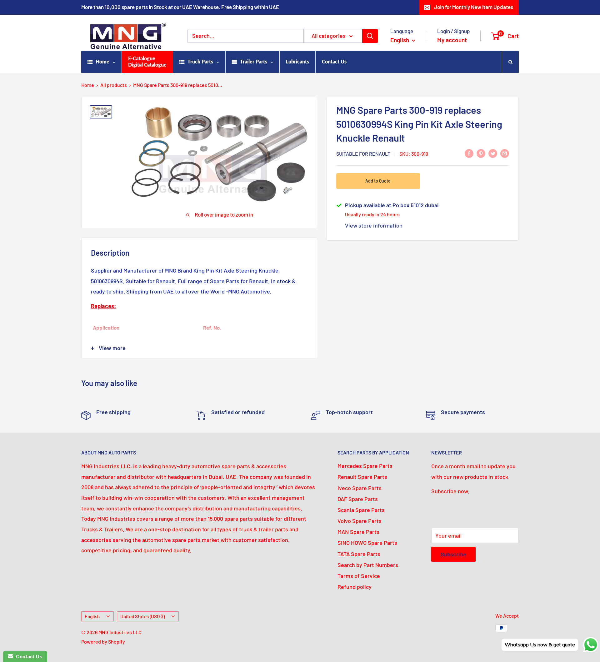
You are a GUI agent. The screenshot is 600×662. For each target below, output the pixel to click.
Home (87, 85)
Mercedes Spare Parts (365, 465)
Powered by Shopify (103, 641)
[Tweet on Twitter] (492, 153)
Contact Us (27, 656)
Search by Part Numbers (368, 564)
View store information (373, 225)
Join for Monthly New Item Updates (473, 7)
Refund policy (355, 586)
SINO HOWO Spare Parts (367, 542)
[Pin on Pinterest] (481, 153)
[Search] (370, 36)
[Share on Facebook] (469, 153)
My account (452, 39)
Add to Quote (378, 180)
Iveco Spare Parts (360, 487)
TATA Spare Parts (359, 553)
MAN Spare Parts (358, 531)
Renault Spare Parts (362, 476)
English (92, 616)
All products (113, 85)
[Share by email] (504, 153)
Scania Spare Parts (361, 509)
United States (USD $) (142, 616)
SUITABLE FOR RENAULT (363, 154)
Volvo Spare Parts (360, 520)
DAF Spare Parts (358, 498)
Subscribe (453, 554)
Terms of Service (359, 575)
